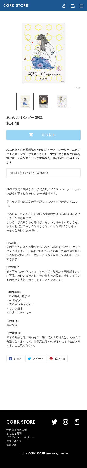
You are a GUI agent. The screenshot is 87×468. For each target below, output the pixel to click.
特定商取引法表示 (16, 429)
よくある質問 (14, 433)
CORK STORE (15, 5)
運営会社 (11, 444)
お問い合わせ (14, 441)
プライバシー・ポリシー (20, 437)
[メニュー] (80, 5)
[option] (25, 101)
